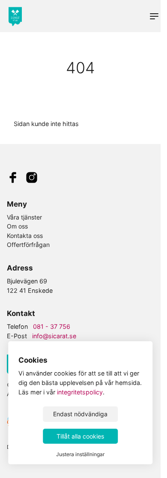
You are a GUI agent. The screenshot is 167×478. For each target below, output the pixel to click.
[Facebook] (13, 178)
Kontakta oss (25, 235)
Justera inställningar (80, 454)
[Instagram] (32, 178)
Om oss (17, 226)
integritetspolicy (80, 392)
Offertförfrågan (28, 244)
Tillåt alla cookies (80, 436)
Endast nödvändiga (80, 413)
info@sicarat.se (54, 336)
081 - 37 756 (51, 326)
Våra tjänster (24, 217)
